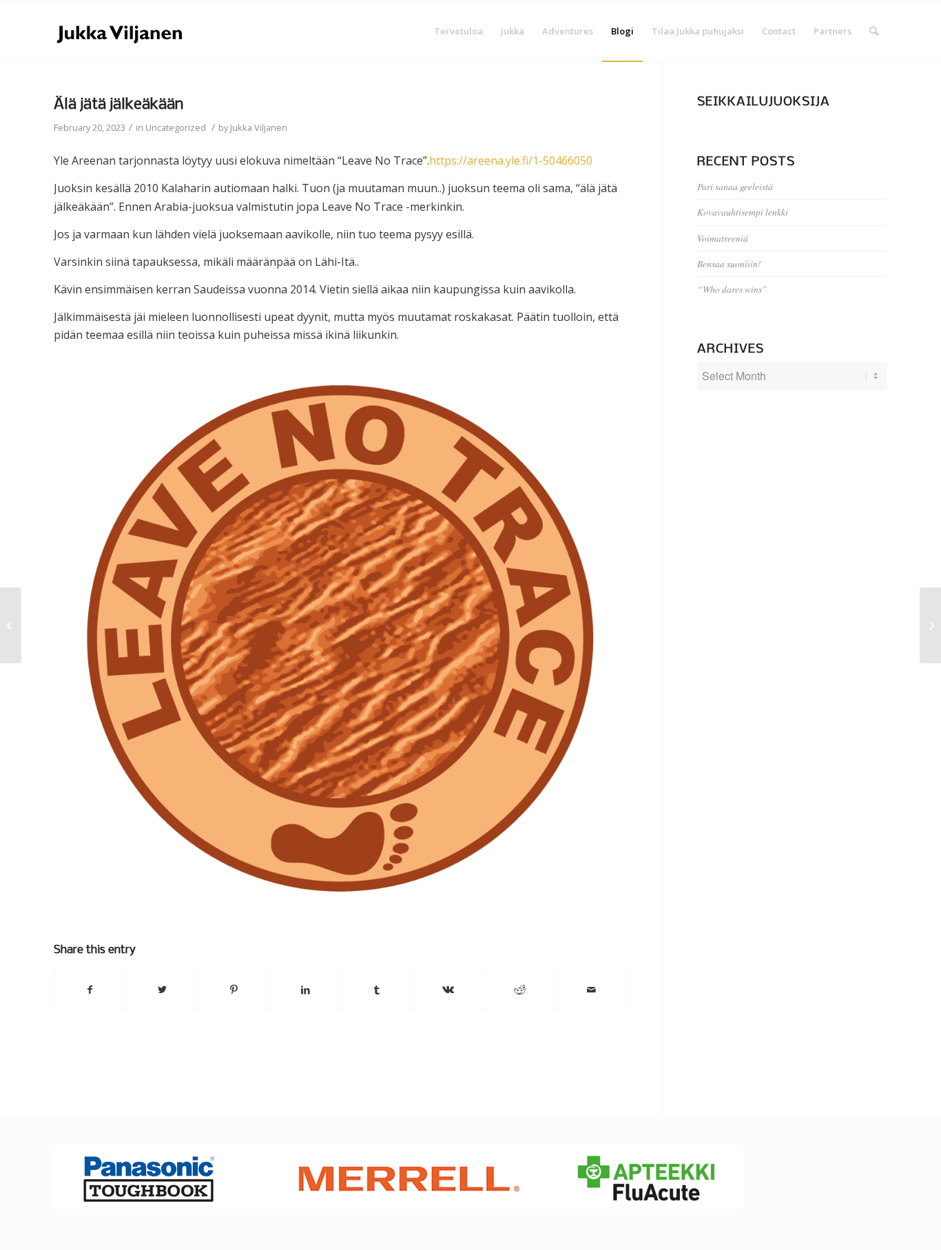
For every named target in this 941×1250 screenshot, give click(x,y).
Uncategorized (175, 127)
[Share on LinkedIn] (305, 989)
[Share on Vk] (448, 989)
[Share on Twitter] (162, 989)
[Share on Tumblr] (377, 989)
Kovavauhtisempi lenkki (742, 211)
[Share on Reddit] (519, 989)
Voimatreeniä (722, 237)
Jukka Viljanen (258, 127)
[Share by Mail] (591, 989)
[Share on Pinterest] (233, 989)
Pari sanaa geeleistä (735, 186)
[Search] (873, 31)
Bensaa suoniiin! (729, 263)
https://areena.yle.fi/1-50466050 (510, 160)
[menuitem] (458, 31)
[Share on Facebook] (90, 989)
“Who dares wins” (732, 288)
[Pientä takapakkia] (10, 625)
